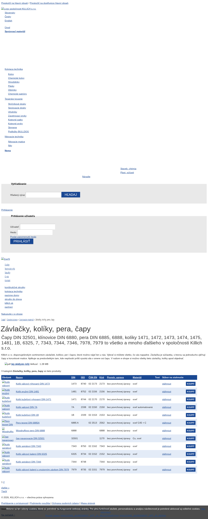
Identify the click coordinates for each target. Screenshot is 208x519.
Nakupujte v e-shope (12, 314)
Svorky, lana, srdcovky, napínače (57, 170)
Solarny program (91, 168)
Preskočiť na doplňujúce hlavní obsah (49, 3)
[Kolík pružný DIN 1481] (7, 391)
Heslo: (13, 232)
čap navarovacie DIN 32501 (30, 438)
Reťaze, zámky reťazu (18, 168)
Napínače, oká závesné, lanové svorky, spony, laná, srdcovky (135, 53)
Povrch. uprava (115, 377)
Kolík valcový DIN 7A (26, 407)
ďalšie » (5, 487)
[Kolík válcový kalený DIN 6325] (7, 454)
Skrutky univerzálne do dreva (22, 155)
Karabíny (87, 162)
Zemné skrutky (52, 49)
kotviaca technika (13, 291)
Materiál (137, 377)
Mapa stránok (88, 503)
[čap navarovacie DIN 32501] (7, 438)
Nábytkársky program (94, 36)
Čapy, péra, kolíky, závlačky (136, 162)
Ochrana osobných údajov (65, 503)
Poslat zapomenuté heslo (23, 236)
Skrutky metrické (168, 36)
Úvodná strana (12, 319)
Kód (101, 377)
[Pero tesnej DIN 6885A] (7, 422)
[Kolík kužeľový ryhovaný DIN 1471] (7, 399)
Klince (162, 43)
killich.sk (9, 303)
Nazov (19, 377)
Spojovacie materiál (26, 319)
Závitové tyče (51, 43)
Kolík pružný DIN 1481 (27, 391)
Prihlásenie (7, 210)
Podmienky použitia (40, 503)
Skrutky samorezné (17, 43)
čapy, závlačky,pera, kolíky (20, 364)
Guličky (163, 162)
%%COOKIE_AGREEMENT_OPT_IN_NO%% (142, 515)
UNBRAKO (165, 56)
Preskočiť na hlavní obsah (14, 3)
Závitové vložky (15, 162)
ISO (83, 377)
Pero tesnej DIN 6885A (27, 422)
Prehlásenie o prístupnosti (14, 503)
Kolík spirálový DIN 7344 (28, 461)
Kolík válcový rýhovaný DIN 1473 (33, 383)
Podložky (125, 43)
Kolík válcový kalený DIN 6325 (31, 454)
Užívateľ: (15, 227)
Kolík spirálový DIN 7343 (28, 446)
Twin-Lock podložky (170, 49)
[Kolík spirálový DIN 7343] (7, 446)
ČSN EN (93, 377)
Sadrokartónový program (134, 36)
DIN (73, 377)
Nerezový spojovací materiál (175, 62)
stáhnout (166, 383)
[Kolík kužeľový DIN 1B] (7, 415)
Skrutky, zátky (52, 155)
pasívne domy (12, 295)
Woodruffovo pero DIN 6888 (30, 430)
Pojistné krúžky (91, 49)
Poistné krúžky (52, 162)
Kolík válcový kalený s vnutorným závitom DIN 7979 (42, 469)
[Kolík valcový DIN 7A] (7, 407)
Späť (3, 319)
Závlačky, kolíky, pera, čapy (21, 49)
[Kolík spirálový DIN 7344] (7, 462)
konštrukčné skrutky (15, 287)
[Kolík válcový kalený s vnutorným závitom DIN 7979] (7, 469)
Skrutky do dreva (15, 36)
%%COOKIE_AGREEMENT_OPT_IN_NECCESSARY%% (89, 515)
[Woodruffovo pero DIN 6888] (7, 430)
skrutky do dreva (13, 299)
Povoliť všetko (53, 515)
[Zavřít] (5, 259)
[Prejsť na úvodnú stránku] (18, 8)
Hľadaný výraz (17, 195)
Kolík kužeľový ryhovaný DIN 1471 (33, 399)
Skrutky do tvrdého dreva (58, 36)
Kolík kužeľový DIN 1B (27, 415)
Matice (86, 43)
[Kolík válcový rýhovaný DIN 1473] (7, 383)
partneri (9, 307)
